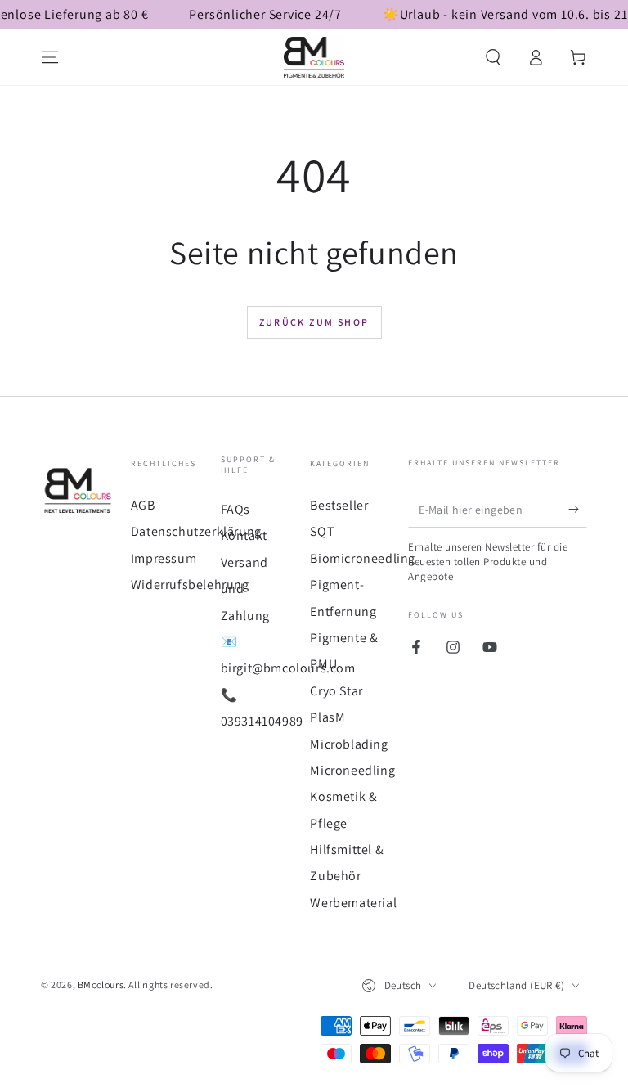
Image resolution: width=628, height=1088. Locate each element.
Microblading (349, 744)
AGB (143, 505)
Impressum (163, 558)
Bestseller (339, 505)
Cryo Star (336, 690)
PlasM (327, 717)
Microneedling (352, 770)
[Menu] (50, 57)
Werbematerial (353, 902)
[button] (493, 57)
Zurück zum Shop (314, 322)
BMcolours (100, 984)
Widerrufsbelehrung (190, 584)
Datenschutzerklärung (196, 531)
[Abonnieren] (577, 509)
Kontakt (244, 535)
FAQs (235, 509)
